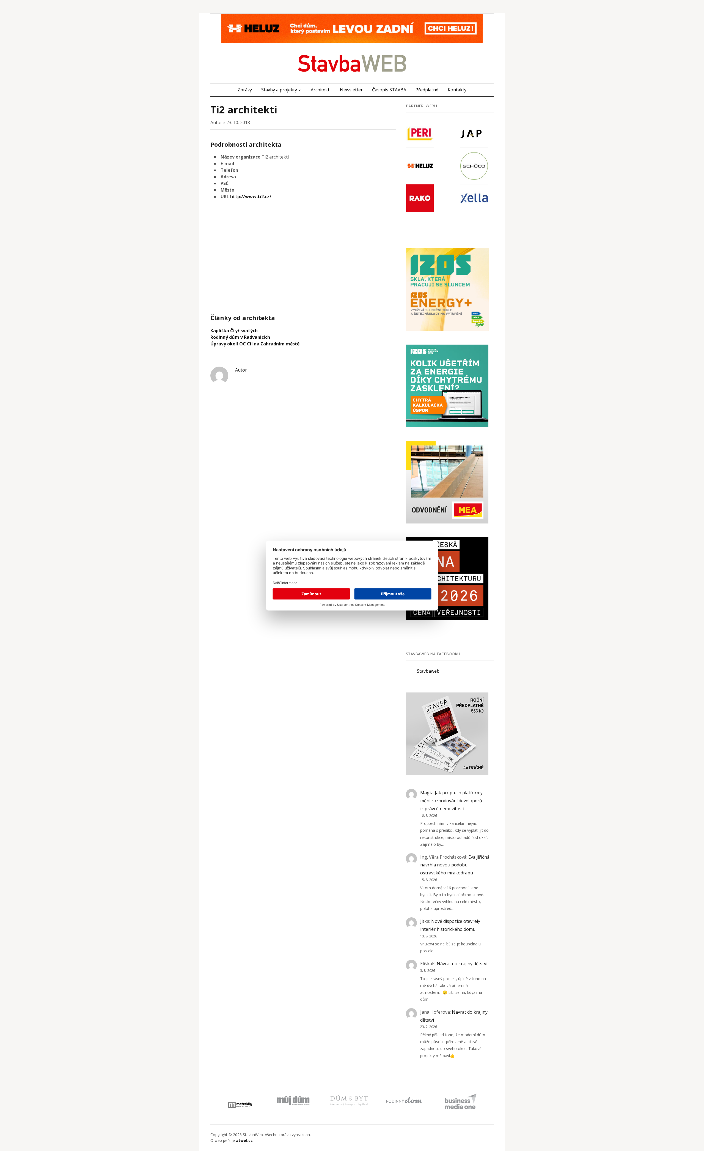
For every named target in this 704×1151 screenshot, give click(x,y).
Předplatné (427, 90)
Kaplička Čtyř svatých (234, 331)
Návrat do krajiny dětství (462, 964)
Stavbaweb (428, 671)
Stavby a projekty (279, 90)
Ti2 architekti (243, 109)
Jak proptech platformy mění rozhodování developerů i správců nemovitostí (451, 801)
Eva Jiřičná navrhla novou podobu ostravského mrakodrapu (455, 865)
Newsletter (351, 90)
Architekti (321, 90)
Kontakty (457, 90)
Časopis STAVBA (389, 90)
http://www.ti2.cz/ (250, 196)
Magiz (426, 793)
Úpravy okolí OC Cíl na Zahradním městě (254, 344)
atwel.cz (244, 1140)
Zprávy (245, 90)
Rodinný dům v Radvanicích (240, 337)
